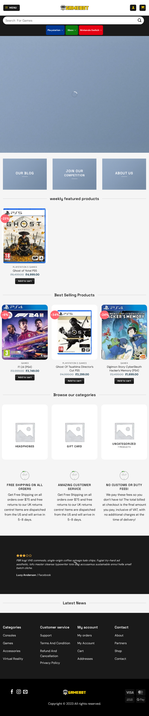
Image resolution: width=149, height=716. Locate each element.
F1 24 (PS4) (25, 367)
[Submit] (140, 20)
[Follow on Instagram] (18, 692)
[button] (11, 8)
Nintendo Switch (89, 30)
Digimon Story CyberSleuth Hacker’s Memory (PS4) (124, 368)
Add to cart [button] (25, 281)
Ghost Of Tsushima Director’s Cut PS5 (74, 368)
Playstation (54, 30)
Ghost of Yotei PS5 (25, 270)
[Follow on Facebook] (12, 692)
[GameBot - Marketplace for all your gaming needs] (74, 8)
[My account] (133, 8)
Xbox (71, 30)
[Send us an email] (25, 692)
